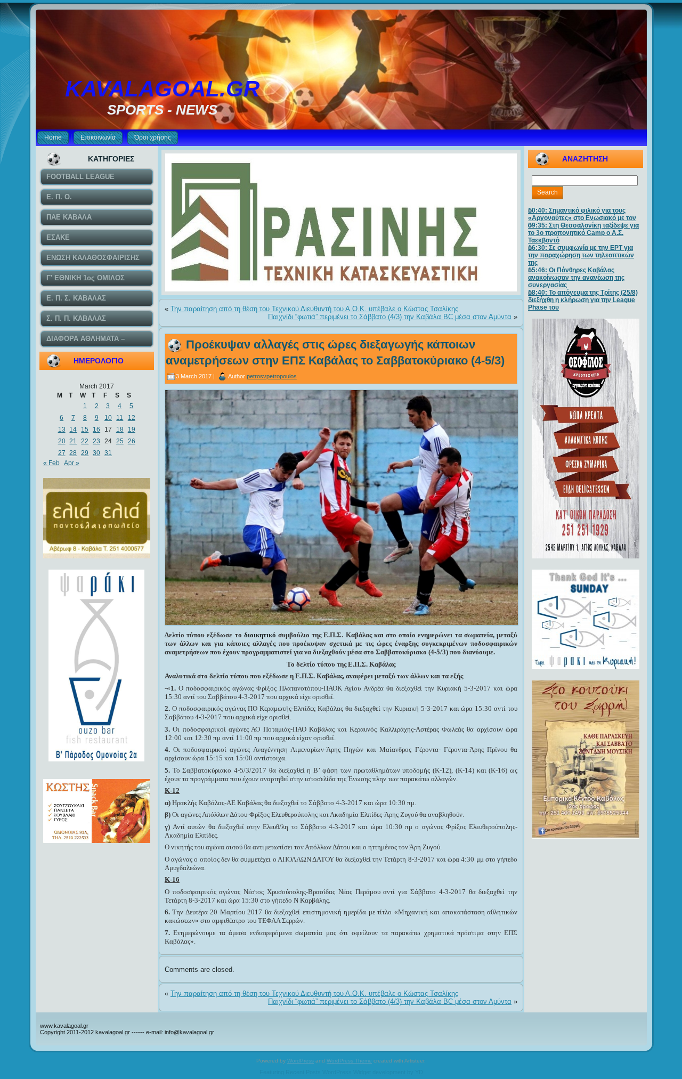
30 (96, 453)
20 (62, 441)
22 (84, 441)
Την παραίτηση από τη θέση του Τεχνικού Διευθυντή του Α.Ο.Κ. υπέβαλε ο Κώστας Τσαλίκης (314, 309)
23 (96, 441)
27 (62, 453)
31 (108, 453)
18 (120, 429)
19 (131, 429)
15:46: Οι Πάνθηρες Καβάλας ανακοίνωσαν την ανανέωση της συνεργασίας (576, 277)
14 (73, 429)
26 (131, 441)
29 (84, 453)
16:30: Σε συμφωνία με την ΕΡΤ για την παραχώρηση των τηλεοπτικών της (581, 255)
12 (131, 417)
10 (108, 417)
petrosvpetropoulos (272, 376)
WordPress (300, 1061)
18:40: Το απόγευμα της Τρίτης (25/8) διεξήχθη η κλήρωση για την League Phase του (583, 300)
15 (84, 429)
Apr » (71, 463)
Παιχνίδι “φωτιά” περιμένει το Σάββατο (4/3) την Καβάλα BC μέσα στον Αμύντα (390, 317)
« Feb (51, 463)
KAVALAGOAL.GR (162, 88)
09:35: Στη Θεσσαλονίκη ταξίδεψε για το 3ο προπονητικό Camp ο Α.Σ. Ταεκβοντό (583, 233)
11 (119, 417)
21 (73, 441)
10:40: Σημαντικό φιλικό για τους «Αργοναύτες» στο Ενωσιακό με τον (582, 214)
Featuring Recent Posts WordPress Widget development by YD (341, 1072)
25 (120, 441)
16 (96, 429)
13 (62, 429)
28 (73, 453)
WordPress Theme (349, 1061)
